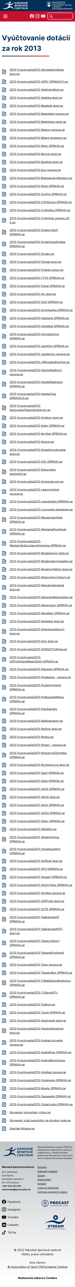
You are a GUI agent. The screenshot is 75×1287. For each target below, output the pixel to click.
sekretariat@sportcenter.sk (16, 1189)
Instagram (14, 1209)
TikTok (12, 1232)
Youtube (13, 1217)
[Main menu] (5, 16)
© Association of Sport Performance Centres (38, 1266)
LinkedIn (13, 1225)
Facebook (14, 1202)
